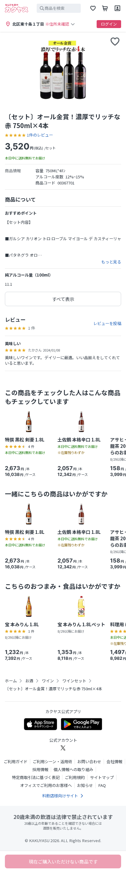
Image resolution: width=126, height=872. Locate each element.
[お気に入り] (93, 8)
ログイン (109, 24)
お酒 (29, 681)
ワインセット (74, 681)
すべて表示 (63, 299)
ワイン (48, 681)
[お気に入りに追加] (115, 41)
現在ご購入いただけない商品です (63, 861)
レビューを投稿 (107, 323)
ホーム (11, 681)
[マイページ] (117, 8)
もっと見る (111, 262)
